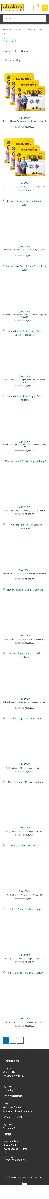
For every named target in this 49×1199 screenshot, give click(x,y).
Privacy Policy (10, 1141)
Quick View (24, 117)
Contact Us (9, 1072)
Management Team (13, 1075)
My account (9, 1086)
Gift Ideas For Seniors (14, 1107)
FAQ (5, 1152)
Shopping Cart (10, 1090)
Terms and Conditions (14, 1159)
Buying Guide (10, 1145)
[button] (6, 1192)
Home (5, 29)
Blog (5, 1103)
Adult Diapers (31, 29)
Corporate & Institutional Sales (19, 1111)
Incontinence (16, 29)
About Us (8, 1068)
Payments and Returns (15, 1148)
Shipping (8, 1156)
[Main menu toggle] (45, 8)
